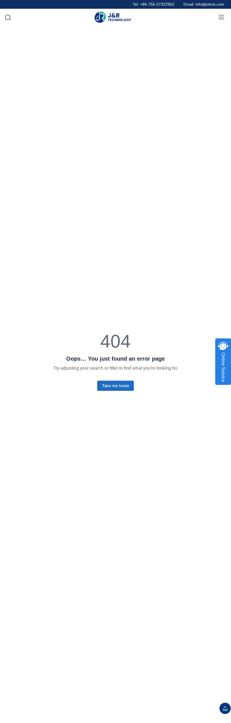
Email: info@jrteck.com (203, 4)
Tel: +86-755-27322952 (153, 4)
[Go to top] (225, 708)
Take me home (115, 385)
